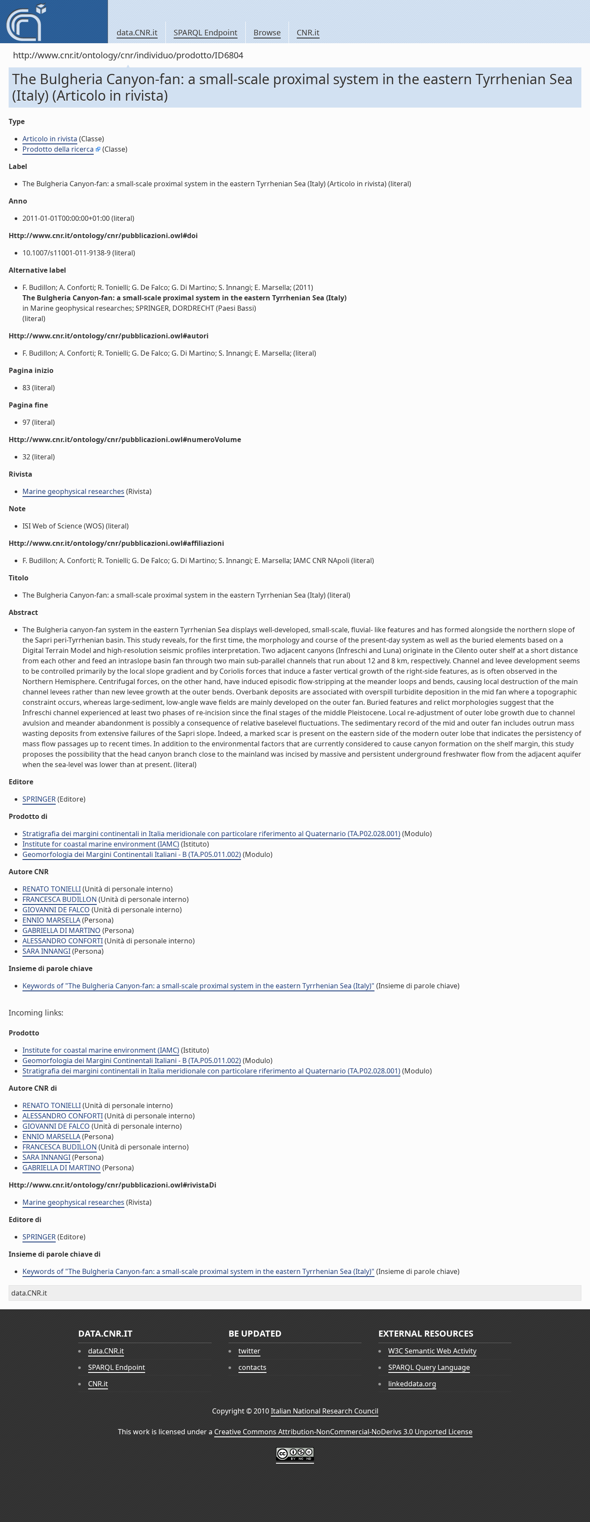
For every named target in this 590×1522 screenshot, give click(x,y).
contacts (252, 1367)
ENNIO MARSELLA (51, 920)
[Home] (54, 21)
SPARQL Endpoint (206, 32)
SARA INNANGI (46, 951)
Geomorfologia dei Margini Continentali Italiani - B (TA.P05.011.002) (131, 854)
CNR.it (308, 32)
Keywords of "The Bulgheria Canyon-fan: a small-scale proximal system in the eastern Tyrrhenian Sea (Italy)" (198, 985)
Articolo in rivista (49, 138)
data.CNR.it (137, 32)
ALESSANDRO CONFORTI (62, 941)
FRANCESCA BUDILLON (59, 899)
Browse (267, 32)
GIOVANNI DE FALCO (56, 909)
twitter (249, 1351)
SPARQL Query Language (429, 1367)
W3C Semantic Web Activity (432, 1351)
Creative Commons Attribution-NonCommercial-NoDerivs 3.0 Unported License (343, 1431)
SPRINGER (39, 799)
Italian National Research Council (324, 1411)
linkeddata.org (412, 1383)
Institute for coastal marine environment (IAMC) (100, 844)
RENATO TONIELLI (51, 889)
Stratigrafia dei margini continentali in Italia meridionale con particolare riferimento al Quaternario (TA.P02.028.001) (211, 833)
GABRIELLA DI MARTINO (61, 930)
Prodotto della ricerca (58, 149)
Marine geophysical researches (73, 491)
